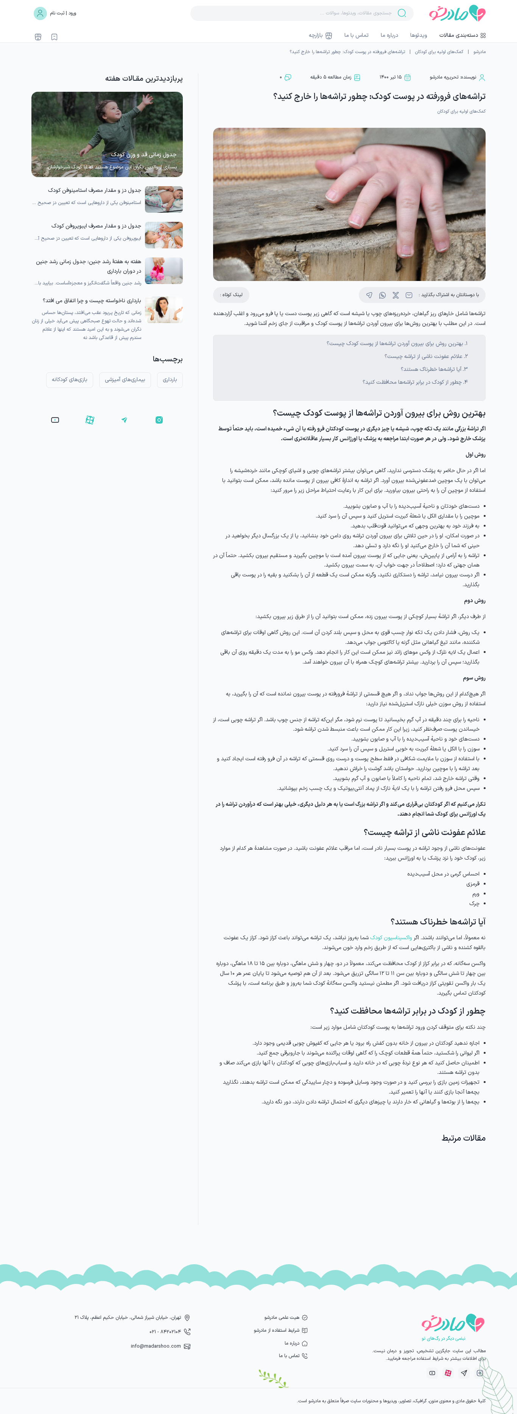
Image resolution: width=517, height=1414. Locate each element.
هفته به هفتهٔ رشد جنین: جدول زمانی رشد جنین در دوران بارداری (88, 266)
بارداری (170, 380)
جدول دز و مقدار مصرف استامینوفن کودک (94, 191)
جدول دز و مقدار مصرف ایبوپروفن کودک (96, 226)
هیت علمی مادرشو (282, 1317)
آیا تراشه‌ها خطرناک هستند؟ (431, 370)
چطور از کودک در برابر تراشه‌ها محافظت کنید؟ (412, 382)
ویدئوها (418, 35)
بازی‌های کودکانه (69, 380)
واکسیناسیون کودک (391, 938)
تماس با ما (356, 35)
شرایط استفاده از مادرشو (276, 1330)
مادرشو (479, 52)
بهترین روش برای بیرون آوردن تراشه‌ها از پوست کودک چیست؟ (395, 344)
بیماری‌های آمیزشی (125, 380)
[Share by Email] (409, 295)
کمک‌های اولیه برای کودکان (439, 52)
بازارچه (316, 35)
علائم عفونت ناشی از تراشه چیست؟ (423, 357)
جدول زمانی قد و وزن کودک (144, 155)
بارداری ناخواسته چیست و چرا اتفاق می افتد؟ (92, 301)
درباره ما (389, 35)
